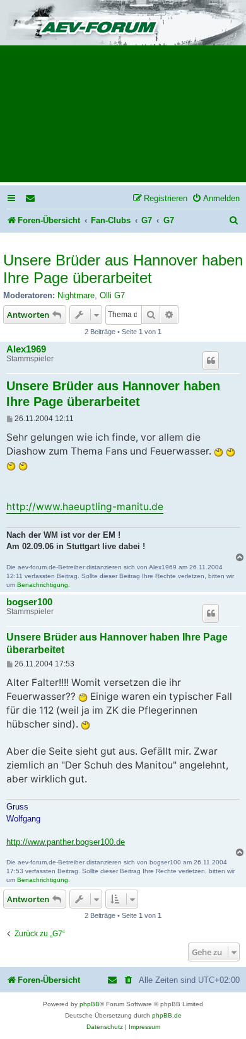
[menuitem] (31, 198)
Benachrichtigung (42, 584)
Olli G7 (112, 295)
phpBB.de (167, 1015)
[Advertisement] (123, 118)
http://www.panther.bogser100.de (65, 842)
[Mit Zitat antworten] (210, 360)
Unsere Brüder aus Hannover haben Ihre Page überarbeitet (123, 269)
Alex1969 (26, 349)
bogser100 (29, 602)
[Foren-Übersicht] (123, 23)
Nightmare (76, 295)
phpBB (89, 1004)
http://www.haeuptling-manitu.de (84, 507)
